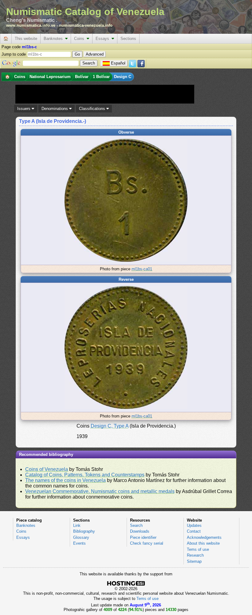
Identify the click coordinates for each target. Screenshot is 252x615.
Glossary (81, 537)
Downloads (139, 531)
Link (77, 525)
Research (195, 555)
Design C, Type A (109, 426)
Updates (194, 525)
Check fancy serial (146, 543)
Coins (80, 38)
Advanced (95, 54)
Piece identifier (143, 537)
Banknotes (54, 38)
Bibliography (84, 531)
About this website (203, 543)
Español (118, 63)
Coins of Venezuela (46, 469)
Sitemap (194, 561)
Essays (104, 38)
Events (79, 543)
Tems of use (198, 549)
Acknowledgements (204, 537)
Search (136, 525)
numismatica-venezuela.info (85, 25)
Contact (194, 531)
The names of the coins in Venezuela (65, 480)
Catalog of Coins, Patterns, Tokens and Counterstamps (84, 474)
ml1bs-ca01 (142, 269)
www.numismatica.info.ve (30, 25)
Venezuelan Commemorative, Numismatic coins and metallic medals (100, 491)
